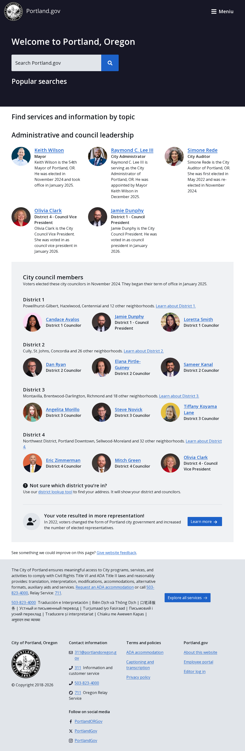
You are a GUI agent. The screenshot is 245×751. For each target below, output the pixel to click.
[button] (222, 11)
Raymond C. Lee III (132, 150)
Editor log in (195, 671)
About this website (200, 652)
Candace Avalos (62, 319)
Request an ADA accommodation (105, 587)
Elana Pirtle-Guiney (128, 364)
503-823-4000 (23, 602)
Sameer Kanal (198, 364)
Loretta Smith (198, 319)
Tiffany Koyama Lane (200, 409)
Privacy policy (138, 677)
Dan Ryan (56, 364)
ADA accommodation (144, 652)
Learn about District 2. (144, 351)
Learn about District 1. (176, 306)
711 (58, 593)
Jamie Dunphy (127, 210)
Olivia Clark (48, 210)
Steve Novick (128, 409)
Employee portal (198, 662)
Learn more (202, 521)
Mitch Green (128, 460)
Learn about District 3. (179, 396)
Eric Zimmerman (63, 460)
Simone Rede (202, 150)
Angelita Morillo (62, 409)
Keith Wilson (49, 150)
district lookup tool (55, 491)
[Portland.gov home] (32, 11)
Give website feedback (116, 552)
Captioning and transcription (140, 664)
